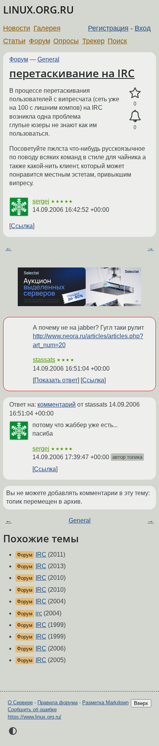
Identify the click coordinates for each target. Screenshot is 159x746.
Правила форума (57, 702)
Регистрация (108, 28)
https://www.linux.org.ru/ (34, 717)
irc (39, 613)
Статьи (14, 41)
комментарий (56, 404)
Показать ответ (56, 380)
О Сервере (20, 702)
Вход (143, 28)
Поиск (117, 41)
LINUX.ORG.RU (38, 10)
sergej (40, 201)
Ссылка (22, 226)
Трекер (93, 41)
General (48, 59)
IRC (41, 554)
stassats (44, 359)
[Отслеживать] (135, 116)
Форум (39, 41)
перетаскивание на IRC (72, 73)
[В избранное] (135, 93)
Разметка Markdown (105, 702)
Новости (16, 28)
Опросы (66, 41)
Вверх (141, 703)
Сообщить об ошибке (32, 709)
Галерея (47, 28)
